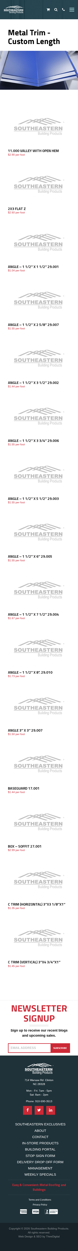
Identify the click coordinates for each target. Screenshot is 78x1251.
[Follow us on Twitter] (39, 1110)
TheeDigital (53, 1236)
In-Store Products (40, 1143)
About (40, 1131)
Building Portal (40, 1149)
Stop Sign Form (40, 1156)
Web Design (25, 1236)
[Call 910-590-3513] (63, 9)
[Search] (55, 9)
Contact (40, 1137)
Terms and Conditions (40, 1199)
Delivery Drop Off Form (40, 1162)
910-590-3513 (43, 1101)
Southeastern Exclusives (40, 1124)
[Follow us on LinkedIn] (50, 1110)
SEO (39, 1236)
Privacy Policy (40, 1204)
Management (40, 1168)
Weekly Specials (40, 1174)
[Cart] (48, 9)
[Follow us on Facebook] (27, 1110)
